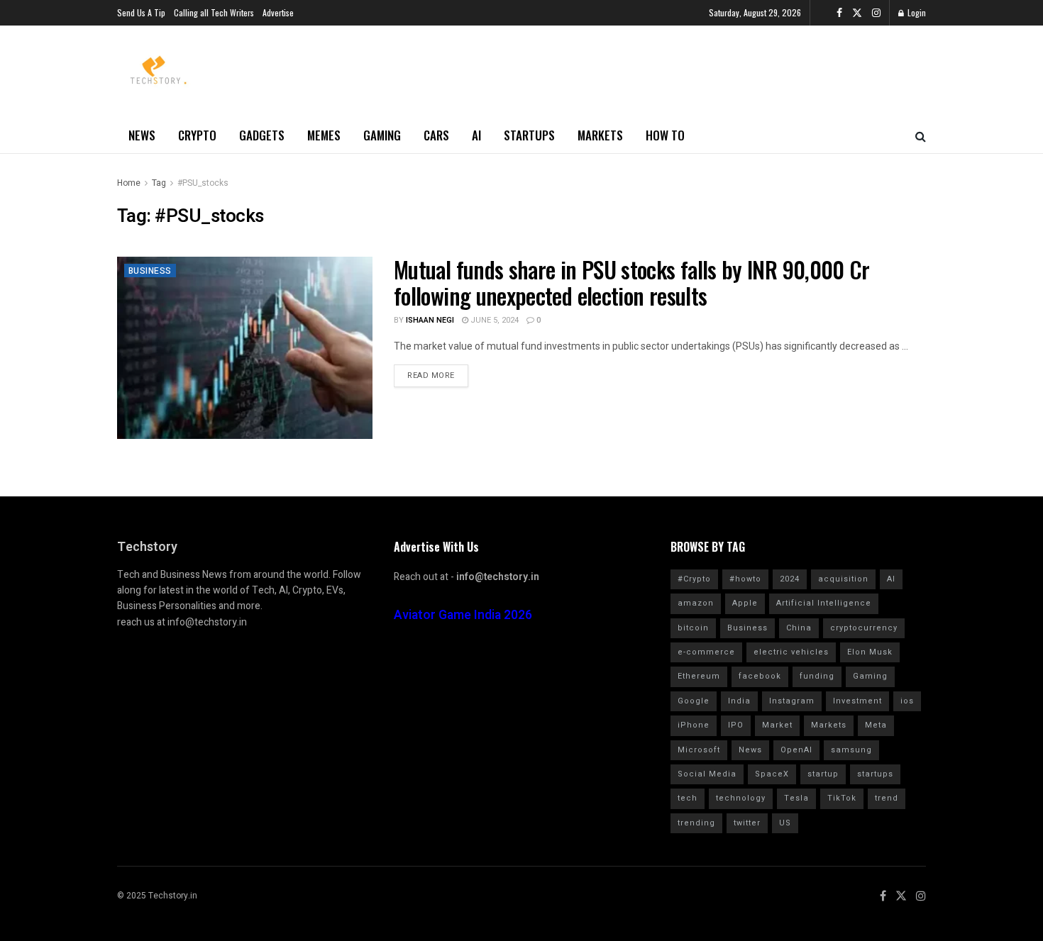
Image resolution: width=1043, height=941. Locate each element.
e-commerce (706, 652)
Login (915, 12)
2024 (790, 579)
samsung (851, 750)
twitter (747, 823)
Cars (436, 135)
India (739, 701)
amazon (696, 603)
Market (777, 725)
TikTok (841, 798)
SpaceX (772, 774)
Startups (529, 135)
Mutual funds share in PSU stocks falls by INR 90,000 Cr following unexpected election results (632, 282)
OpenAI (796, 750)
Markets (600, 135)
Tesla (796, 798)
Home (128, 183)
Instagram (792, 701)
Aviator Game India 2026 (463, 615)
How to (665, 135)
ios (907, 701)
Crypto (197, 135)
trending (696, 823)
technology (741, 798)
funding (817, 676)
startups (875, 774)
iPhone (694, 725)
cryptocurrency (864, 628)
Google (694, 701)
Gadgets (262, 135)
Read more (431, 375)
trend (886, 798)
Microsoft (699, 750)
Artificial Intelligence (823, 603)
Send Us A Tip (141, 12)
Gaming (382, 135)
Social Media (707, 774)
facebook (760, 676)
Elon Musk (870, 652)
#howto (745, 579)
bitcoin (693, 628)
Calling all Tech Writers (214, 12)
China (799, 628)
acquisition (843, 579)
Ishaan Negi (430, 320)
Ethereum (699, 676)
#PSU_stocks (202, 183)
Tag (159, 183)
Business (150, 271)
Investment (857, 701)
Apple (745, 603)
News (141, 135)
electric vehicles (791, 652)
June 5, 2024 (493, 320)
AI (476, 135)
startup (823, 774)
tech (687, 798)
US (785, 823)
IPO (736, 725)
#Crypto (694, 579)
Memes (324, 135)
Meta (876, 725)
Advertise (278, 12)
